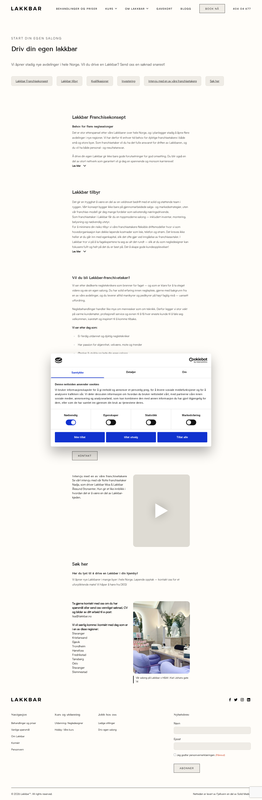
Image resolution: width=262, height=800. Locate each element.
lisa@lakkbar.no (82, 616)
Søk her (214, 81)
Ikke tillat (79, 437)
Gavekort (164, 8)
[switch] (111, 422)
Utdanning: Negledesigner (69, 723)
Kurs (109, 8)
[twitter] (236, 700)
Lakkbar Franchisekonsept (32, 81)
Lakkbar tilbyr (69, 81)
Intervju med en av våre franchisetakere (172, 81)
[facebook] (230, 700)
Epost (177, 739)
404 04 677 (242, 8)
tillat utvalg (131, 437)
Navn (177, 723)
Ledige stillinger (106, 723)
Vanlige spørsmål (20, 729)
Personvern (17, 749)
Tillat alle (182, 437)
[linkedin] (248, 700)
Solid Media (243, 793)
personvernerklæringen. (202, 754)
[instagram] (242, 700)
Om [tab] (184, 371)
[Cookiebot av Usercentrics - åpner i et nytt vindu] (191, 360)
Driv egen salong (107, 729)
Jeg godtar (201, 754)
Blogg (186, 8)
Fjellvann (221, 793)
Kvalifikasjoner (100, 81)
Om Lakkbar (135, 8)
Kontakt (85, 455)
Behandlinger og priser (76, 8)
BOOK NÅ (212, 8)
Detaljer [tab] (131, 371)
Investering (128, 81)
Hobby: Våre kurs (64, 729)
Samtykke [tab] (77, 372)
